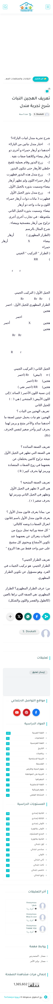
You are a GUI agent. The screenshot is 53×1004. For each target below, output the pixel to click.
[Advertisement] (26, 46)
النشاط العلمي (26, 795)
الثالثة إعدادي (26, 819)
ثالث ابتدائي (26, 865)
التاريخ (26, 748)
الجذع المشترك (26, 834)
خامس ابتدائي (26, 870)
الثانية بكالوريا (26, 839)
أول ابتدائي (26, 844)
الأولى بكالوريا (26, 829)
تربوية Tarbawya (12, 997)
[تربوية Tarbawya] (26, 7)
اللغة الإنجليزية (26, 785)
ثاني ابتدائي (26, 860)
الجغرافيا (26, 779)
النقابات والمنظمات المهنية (17, 79)
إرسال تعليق (38, 672)
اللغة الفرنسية (26, 743)
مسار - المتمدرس (37, 956)
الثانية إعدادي (26, 813)
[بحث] (5, 7)
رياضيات (26, 754)
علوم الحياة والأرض (26, 769)
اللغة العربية (26, 733)
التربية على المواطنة (26, 774)
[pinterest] (26, 712)
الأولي (26, 855)
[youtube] (17, 712)
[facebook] (36, 712)
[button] (36, 616)
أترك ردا (30, 909)
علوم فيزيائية (26, 790)
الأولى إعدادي (26, 824)
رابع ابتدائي (26, 875)
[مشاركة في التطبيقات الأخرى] (10, 616)
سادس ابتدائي (26, 850)
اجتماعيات (26, 738)
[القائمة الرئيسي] (48, 7)
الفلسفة (26, 764)
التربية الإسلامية (26, 759)
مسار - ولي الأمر (37, 961)
